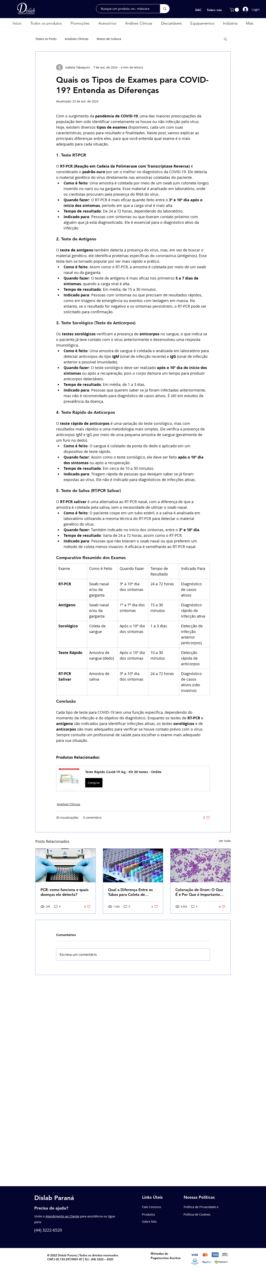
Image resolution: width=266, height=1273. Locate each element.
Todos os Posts (46, 39)
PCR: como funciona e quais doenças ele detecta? (65, 892)
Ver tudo (225, 841)
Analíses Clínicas (76, 39)
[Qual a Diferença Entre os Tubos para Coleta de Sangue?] (133, 865)
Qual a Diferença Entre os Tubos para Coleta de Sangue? (130, 892)
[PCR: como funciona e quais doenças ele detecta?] (66, 865)
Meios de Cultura (109, 39)
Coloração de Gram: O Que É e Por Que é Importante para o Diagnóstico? (199, 892)
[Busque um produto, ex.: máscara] (164, 8)
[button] (235, 10)
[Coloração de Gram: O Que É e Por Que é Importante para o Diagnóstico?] (200, 865)
